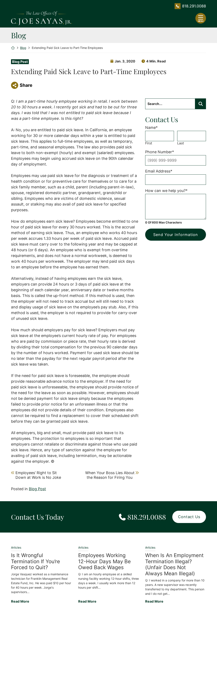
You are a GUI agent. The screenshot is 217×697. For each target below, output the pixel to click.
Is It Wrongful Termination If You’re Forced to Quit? (35, 561)
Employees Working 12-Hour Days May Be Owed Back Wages (104, 561)
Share (26, 85)
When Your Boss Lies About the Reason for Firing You (109, 475)
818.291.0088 (194, 6)
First (148, 143)
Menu (201, 21)
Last (180, 143)
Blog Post (20, 61)
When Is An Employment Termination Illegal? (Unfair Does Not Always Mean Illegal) (174, 564)
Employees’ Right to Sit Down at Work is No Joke (38, 475)
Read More (20, 601)
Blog (23, 48)
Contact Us (189, 517)
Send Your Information (175, 234)
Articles (16, 547)
